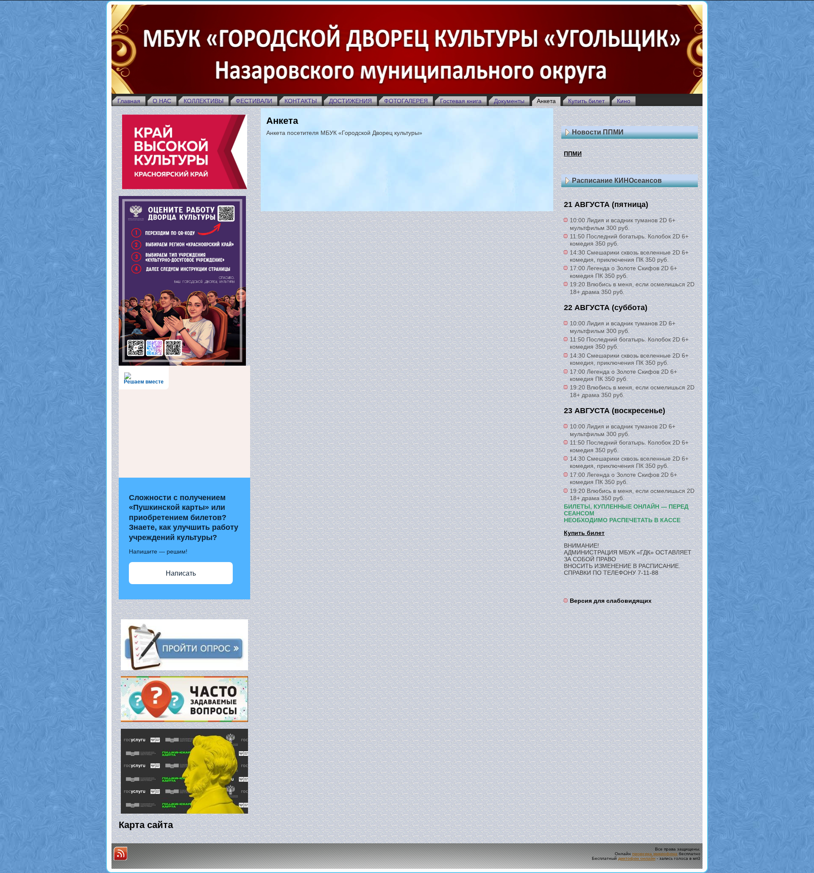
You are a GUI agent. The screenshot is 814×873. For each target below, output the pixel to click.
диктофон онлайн (636, 858)
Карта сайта (146, 825)
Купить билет (584, 532)
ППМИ (573, 153)
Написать (181, 573)
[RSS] (120, 853)
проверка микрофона (654, 853)
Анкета (282, 120)
